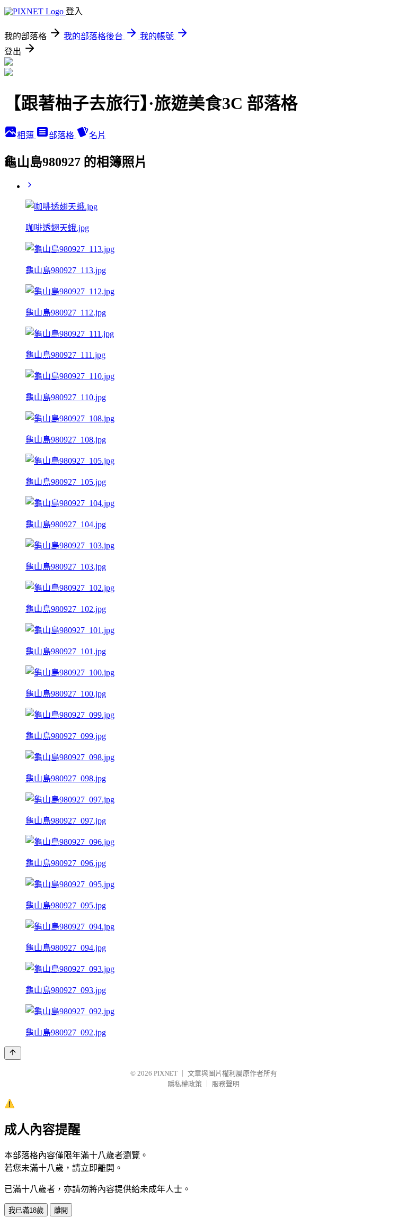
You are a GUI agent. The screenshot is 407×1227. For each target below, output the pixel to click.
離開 (61, 1210)
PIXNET (166, 1073)
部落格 (62, 135)
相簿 (26, 135)
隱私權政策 (184, 1084)
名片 (97, 135)
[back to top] (12, 1053)
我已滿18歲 (25, 1210)
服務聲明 (226, 1084)
